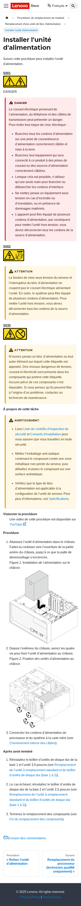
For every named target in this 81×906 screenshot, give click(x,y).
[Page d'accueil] (7, 18)
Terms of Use (51, 897)
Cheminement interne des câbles (32, 743)
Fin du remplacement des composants (36, 819)
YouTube (15, 524)
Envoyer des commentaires (27, 838)
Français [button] (58, 5)
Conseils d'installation (45, 434)
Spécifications (59, 498)
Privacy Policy (30, 897)
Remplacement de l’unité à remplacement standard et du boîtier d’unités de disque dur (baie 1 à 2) (42, 770)
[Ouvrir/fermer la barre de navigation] (6, 6)
